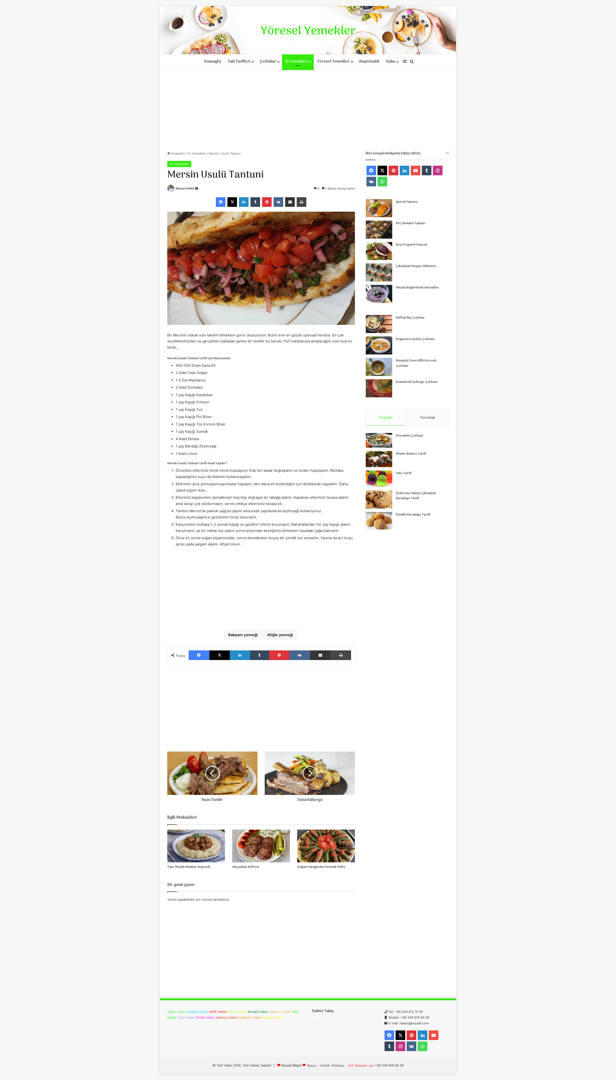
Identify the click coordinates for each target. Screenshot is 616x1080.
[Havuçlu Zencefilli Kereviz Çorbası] (379, 367)
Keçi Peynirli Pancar (412, 245)
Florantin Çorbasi (409, 436)
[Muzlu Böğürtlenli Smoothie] (379, 294)
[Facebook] (220, 202)
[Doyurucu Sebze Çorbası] (379, 345)
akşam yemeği (244, 634)
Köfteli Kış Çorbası (410, 318)
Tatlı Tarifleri (239, 62)
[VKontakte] (278, 202)
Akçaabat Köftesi (245, 867)
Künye (311, 1065)
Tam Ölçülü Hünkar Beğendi (188, 867)
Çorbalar (268, 62)
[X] (232, 202)
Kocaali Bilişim (291, 1065)
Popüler (386, 417)
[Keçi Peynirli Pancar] (379, 251)
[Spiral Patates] (379, 208)
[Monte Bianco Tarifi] (379, 459)
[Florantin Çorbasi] (379, 440)
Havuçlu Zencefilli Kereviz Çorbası (416, 363)
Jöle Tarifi (403, 473)
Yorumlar (427, 417)
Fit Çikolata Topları (410, 223)
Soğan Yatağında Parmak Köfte (321, 867)
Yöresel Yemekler (333, 62)
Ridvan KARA (185, 188)
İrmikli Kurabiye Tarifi (413, 514)
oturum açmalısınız (215, 899)
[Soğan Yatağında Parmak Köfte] (326, 846)
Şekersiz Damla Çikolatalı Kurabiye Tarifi (416, 496)
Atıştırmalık (369, 62)
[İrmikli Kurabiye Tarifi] (379, 521)
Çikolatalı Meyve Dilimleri (416, 266)
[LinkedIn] (244, 202)
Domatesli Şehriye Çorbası (416, 382)
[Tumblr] (255, 202)
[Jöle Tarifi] (379, 479)
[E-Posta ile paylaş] (290, 202)
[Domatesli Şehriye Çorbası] (379, 388)
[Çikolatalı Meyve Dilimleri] (379, 272)
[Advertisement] (308, 110)
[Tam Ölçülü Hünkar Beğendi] (196, 846)
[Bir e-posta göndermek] (196, 188)
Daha (390, 62)
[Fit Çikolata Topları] (379, 230)
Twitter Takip (323, 1011)
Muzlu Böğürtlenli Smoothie (417, 287)
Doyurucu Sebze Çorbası (415, 339)
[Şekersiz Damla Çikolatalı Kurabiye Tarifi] (379, 500)
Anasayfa (212, 62)
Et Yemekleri (296, 62)
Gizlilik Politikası (332, 1065)
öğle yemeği (281, 634)
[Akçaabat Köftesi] (261, 846)
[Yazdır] (301, 202)
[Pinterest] (267, 202)
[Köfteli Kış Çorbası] (379, 324)
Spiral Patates (407, 202)
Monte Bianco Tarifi (411, 454)
